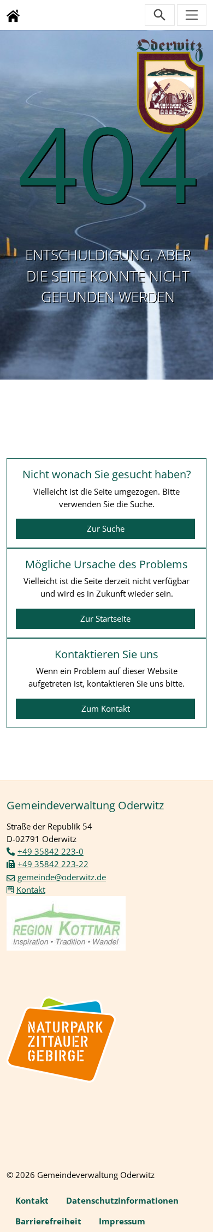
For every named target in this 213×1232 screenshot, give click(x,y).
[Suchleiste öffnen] (160, 15)
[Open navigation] (192, 15)
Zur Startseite (105, 618)
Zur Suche (106, 528)
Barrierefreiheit (48, 1221)
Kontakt (30, 889)
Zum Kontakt (105, 708)
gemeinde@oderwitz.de (61, 877)
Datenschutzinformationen (122, 1200)
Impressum (122, 1221)
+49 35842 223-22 (52, 863)
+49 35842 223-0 (50, 851)
